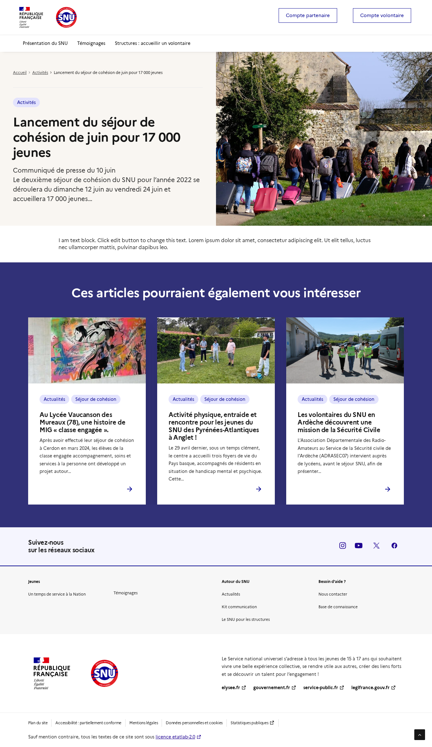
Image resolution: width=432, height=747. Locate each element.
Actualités (54, 399)
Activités (40, 72)
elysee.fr (231, 687)
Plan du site (37, 722)
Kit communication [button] (239, 606)
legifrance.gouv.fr (370, 687)
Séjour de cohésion (95, 399)
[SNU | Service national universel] (48, 17)
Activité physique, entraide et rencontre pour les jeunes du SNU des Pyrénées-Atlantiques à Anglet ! (214, 426)
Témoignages (91, 43)
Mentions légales (143, 722)
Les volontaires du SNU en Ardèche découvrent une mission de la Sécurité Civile (339, 422)
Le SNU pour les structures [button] (246, 619)
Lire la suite (93, 489)
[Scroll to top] (419, 734)
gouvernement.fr (271, 687)
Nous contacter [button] (332, 594)
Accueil (20, 72)
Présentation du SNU (45, 43)
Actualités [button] (231, 594)
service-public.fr (320, 687)
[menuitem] (308, 15)
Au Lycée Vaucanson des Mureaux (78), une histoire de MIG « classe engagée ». (82, 422)
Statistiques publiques (249, 722)
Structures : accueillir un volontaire (152, 43)
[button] (87, 350)
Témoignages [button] (126, 593)
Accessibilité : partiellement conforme (88, 722)
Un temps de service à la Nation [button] (57, 594)
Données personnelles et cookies (194, 722)
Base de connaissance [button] (338, 606)
